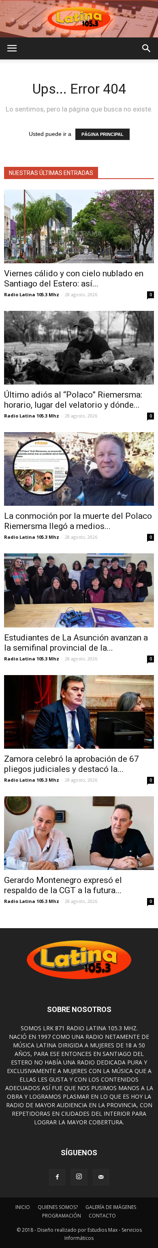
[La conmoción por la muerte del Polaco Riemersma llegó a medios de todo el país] (79, 469)
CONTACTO (102, 1215)
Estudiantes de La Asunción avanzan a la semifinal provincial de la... (76, 643)
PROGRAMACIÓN (61, 1215)
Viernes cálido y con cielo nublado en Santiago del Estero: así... (73, 279)
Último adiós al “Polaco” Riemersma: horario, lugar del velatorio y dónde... (73, 400)
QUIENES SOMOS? (58, 1207)
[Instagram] (79, 1177)
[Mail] (101, 1177)
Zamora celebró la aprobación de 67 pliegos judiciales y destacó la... (71, 764)
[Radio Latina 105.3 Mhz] (79, 18)
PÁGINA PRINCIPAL (102, 134)
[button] (146, 48)
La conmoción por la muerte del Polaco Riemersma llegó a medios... (78, 521)
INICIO (22, 1207)
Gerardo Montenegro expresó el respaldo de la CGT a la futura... (63, 885)
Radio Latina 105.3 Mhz (31, 294)
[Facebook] (57, 1177)
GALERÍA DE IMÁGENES (110, 1207)
